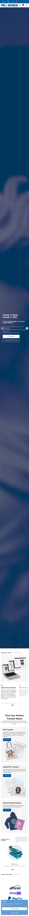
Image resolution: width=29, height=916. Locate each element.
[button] (20, 5)
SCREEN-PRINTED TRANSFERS (11, 340)
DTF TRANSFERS (11, 336)
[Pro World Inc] (9, 5)
